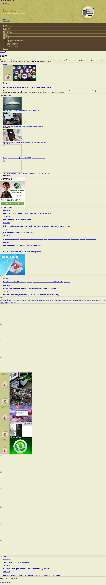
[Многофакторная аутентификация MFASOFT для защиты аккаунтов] (12, 156)
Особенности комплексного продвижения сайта (27, 87)
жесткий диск (37, 300)
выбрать (30, 300)
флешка (14, 302)
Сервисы (9, 41)
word (14, 300)
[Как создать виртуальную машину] (16, 338)
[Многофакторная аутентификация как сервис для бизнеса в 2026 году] (12, 140)
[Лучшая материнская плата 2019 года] (16, 404)
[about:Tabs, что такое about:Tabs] (16, 538)
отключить (60, 300)
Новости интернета (12, 43)
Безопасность (8, 26)
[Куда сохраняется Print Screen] (16, 437)
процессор (94, 300)
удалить (6, 302)
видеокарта (19, 300)
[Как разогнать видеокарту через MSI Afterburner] (16, 355)
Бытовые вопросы (12, 46)
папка (70, 300)
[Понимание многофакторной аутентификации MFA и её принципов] (12, 125)
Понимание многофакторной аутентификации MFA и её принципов (24, 126)
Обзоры (6, 37)
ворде (25, 300)
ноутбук (54, 300)
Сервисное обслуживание (15, 40)
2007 (1, 300)
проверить (84, 300)
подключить (78, 300)
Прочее (6, 38)
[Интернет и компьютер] (13, 16)
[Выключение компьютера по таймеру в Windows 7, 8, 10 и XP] (16, 421)
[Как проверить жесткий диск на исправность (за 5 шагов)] (16, 555)
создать (99, 300)
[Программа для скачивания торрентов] (16, 454)
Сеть (5, 34)
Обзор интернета (12, 44)
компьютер (46, 300)
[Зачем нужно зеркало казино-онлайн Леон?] (15, 505)
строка (103, 300)
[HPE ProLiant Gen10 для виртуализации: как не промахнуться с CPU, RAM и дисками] (12, 109)
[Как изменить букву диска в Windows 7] (16, 371)
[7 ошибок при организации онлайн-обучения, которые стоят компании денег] (12, 172)
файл (10, 302)
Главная (2, 52)
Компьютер (7, 28)
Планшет (6, 31)
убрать (1, 302)
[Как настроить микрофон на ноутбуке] (16, 388)
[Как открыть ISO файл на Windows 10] (16, 487)
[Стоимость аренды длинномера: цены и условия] (12, 322)
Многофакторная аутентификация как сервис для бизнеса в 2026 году (24, 142)
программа (89, 300)
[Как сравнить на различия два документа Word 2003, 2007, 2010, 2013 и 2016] (16, 522)
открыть (66, 300)
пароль (73, 300)
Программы (7, 32)
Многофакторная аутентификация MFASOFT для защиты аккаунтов (24, 158)
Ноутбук (6, 29)
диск (33, 300)
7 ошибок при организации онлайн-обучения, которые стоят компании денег (26, 173)
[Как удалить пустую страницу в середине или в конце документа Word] (16, 470)
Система (6, 35)
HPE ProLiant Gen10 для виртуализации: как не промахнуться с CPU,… (25, 110)
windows (7, 300)
